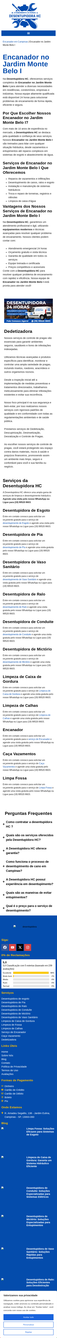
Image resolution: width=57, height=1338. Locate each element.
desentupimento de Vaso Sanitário (20, 579)
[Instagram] (27, 947)
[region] (28, 1314)
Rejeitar (28, 1332)
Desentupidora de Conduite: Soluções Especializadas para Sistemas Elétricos (38, 1192)
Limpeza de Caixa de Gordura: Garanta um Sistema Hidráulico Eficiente (39, 1162)
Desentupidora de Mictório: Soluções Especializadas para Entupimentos (38, 1221)
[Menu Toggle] (28, 33)
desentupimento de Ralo (15, 607)
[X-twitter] (20, 947)
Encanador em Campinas (15, 42)
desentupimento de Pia (14, 547)
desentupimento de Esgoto (16, 523)
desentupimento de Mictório (16, 662)
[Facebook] (4, 947)
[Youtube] (12, 947)
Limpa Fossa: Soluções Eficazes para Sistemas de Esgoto (40, 1131)
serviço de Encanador (39, 739)
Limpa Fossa (45, 787)
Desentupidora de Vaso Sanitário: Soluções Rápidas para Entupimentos (40, 1253)
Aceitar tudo (28, 1317)
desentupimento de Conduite (17, 634)
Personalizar (28, 1325)
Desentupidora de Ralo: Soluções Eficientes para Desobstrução (40, 1282)
